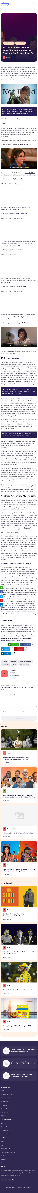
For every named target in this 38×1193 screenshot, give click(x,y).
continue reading (14, 675)
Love (2, 1145)
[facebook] (2, 1179)
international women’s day (8, 1152)
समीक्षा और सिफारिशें (20, 43)
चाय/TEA (3, 1091)
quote (2, 1156)
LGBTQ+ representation (25, 661)
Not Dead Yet (5, 664)
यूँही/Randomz (4, 1101)
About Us (3, 1123)
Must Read (4, 1159)
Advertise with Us (6, 1134)
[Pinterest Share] (1, 600)
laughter (27, 528)
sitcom (14, 664)
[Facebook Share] (1, 591)
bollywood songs (6, 1148)
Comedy (4, 661)
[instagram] (5, 1179)
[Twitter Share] (1, 596)
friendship (13, 661)
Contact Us (4, 1127)
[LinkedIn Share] (1, 605)
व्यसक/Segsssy (5, 1108)
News (2, 1163)
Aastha (12, 673)
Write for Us (4, 1130)
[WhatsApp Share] (1, 587)
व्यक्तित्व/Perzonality (8, 43)
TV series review (24, 664)
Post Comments (19, 718)
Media (2, 1141)
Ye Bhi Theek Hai (5, 1098)
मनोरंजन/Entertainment (7, 1094)
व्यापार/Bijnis (4, 1105)
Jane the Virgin (30, 173)
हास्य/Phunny (4, 1116)
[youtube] (9, 1179)
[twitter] (12, 1179)
